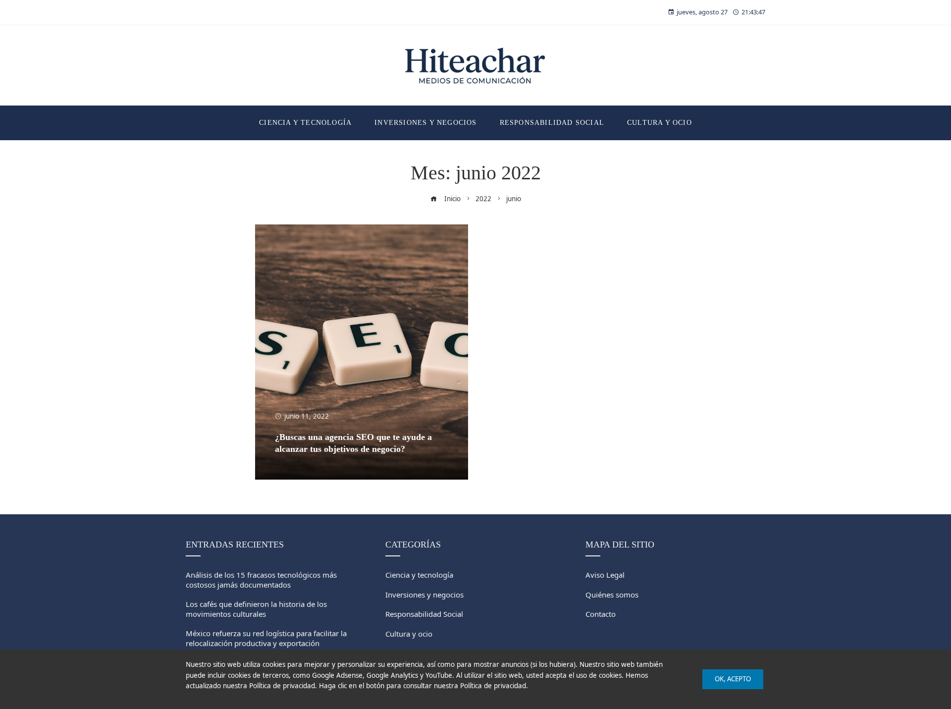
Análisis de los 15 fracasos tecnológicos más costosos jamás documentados (261, 580)
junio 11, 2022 (306, 416)
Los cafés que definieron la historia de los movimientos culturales (256, 609)
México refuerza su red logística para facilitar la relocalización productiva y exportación (266, 638)
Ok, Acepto (733, 678)
